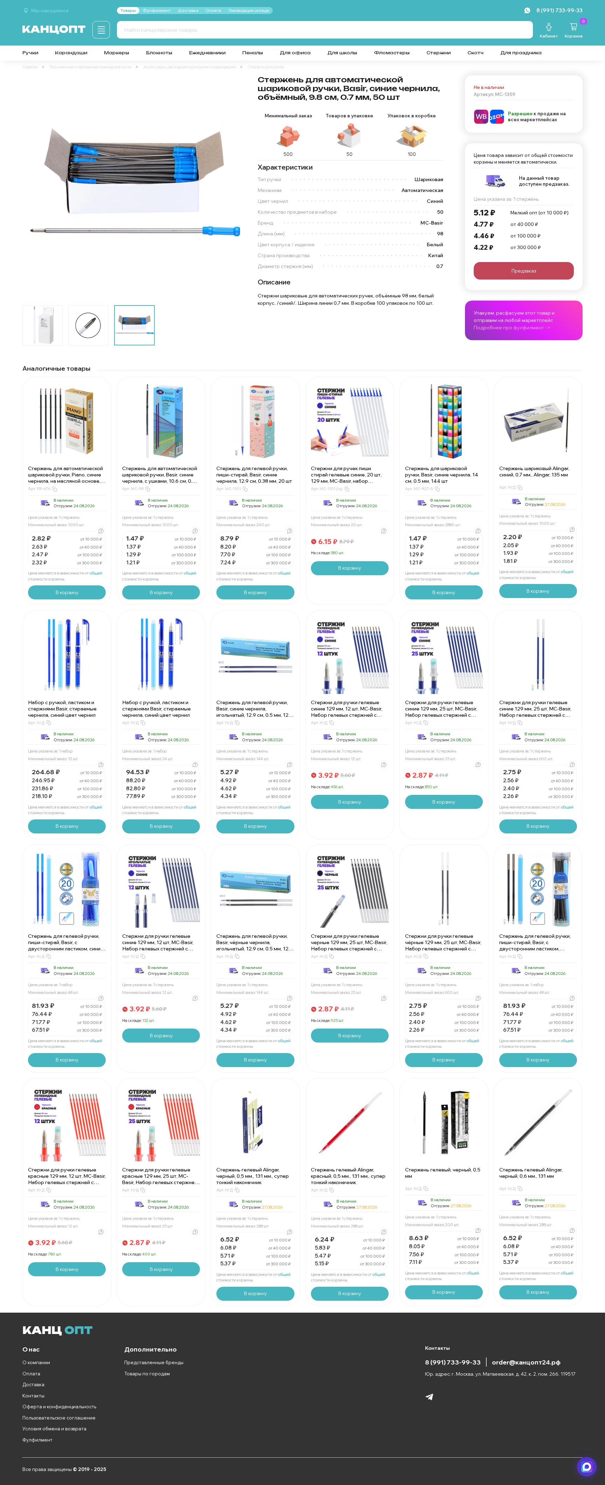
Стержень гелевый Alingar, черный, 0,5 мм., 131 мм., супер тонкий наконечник (252, 1176)
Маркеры (116, 52)
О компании (36, 1362)
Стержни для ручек (266, 66)
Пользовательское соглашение (59, 1418)
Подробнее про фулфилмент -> (512, 327)
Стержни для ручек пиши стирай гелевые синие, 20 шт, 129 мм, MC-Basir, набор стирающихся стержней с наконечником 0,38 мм (346, 481)
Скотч (475, 52)
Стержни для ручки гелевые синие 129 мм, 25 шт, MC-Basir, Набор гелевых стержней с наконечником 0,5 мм (441, 711)
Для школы (342, 52)
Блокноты (159, 52)
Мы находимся (50, 10)
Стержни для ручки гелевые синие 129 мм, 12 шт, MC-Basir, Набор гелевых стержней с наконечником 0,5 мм (346, 711)
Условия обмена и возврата (54, 1428)
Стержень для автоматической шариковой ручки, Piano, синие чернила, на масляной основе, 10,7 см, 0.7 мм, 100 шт (65, 477)
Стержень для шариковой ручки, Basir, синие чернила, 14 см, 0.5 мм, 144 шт (441, 474)
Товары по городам (147, 1373)
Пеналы (252, 52)
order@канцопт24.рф (526, 1362)
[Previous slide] (33, 187)
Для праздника (521, 52)
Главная (30, 66)
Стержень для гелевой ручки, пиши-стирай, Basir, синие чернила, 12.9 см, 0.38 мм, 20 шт (254, 474)
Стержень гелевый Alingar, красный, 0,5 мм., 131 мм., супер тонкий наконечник (348, 1176)
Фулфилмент (37, 1440)
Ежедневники (207, 52)
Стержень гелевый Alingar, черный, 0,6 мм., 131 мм (531, 1173)
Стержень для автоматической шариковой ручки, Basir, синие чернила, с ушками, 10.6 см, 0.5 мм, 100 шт (159, 477)
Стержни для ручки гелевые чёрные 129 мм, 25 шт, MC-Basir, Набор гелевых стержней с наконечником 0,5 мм (443, 945)
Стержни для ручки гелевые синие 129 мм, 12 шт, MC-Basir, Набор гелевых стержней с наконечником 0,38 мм (158, 945)
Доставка (33, 1384)
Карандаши (71, 52)
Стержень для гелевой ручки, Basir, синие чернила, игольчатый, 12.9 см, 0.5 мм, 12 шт (252, 711)
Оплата (31, 1373)
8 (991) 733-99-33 (453, 1362)
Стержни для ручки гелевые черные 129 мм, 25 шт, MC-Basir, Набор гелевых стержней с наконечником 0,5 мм (349, 945)
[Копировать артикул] (54, 489)
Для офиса (295, 52)
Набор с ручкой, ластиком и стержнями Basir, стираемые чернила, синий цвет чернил (62, 708)
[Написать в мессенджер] (587, 1467)
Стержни (438, 52)
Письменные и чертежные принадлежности (90, 66)
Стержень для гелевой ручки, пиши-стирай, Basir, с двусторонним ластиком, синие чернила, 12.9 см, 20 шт (66, 945)
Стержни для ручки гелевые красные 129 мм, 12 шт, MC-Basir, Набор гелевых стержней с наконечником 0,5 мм (67, 1179)
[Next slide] (235, 187)
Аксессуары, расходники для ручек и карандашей (189, 66)
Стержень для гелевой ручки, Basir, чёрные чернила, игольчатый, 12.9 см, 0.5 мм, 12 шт (252, 945)
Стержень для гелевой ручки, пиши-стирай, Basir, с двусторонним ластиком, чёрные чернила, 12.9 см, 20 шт (536, 945)
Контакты (33, 1395)
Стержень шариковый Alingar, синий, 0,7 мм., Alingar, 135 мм (534, 471)
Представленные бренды (153, 1362)
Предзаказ (524, 271)
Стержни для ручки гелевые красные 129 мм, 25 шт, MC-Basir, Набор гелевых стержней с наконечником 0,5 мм (159, 1179)
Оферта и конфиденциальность (59, 1406)
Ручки (30, 52)
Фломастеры (392, 52)
